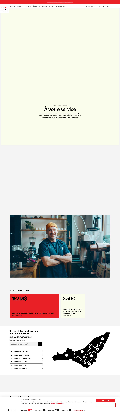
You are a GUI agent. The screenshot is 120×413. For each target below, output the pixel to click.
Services (54, 105)
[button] (68, 356)
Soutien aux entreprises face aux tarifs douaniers (60, 2)
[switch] (43, 410)
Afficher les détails (78, 410)
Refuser (106, 405)
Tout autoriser (105, 400)
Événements (36, 6)
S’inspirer (28, 6)
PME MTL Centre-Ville (63, 105)
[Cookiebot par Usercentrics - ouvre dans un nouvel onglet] (12, 410)
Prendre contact (60, 6)
